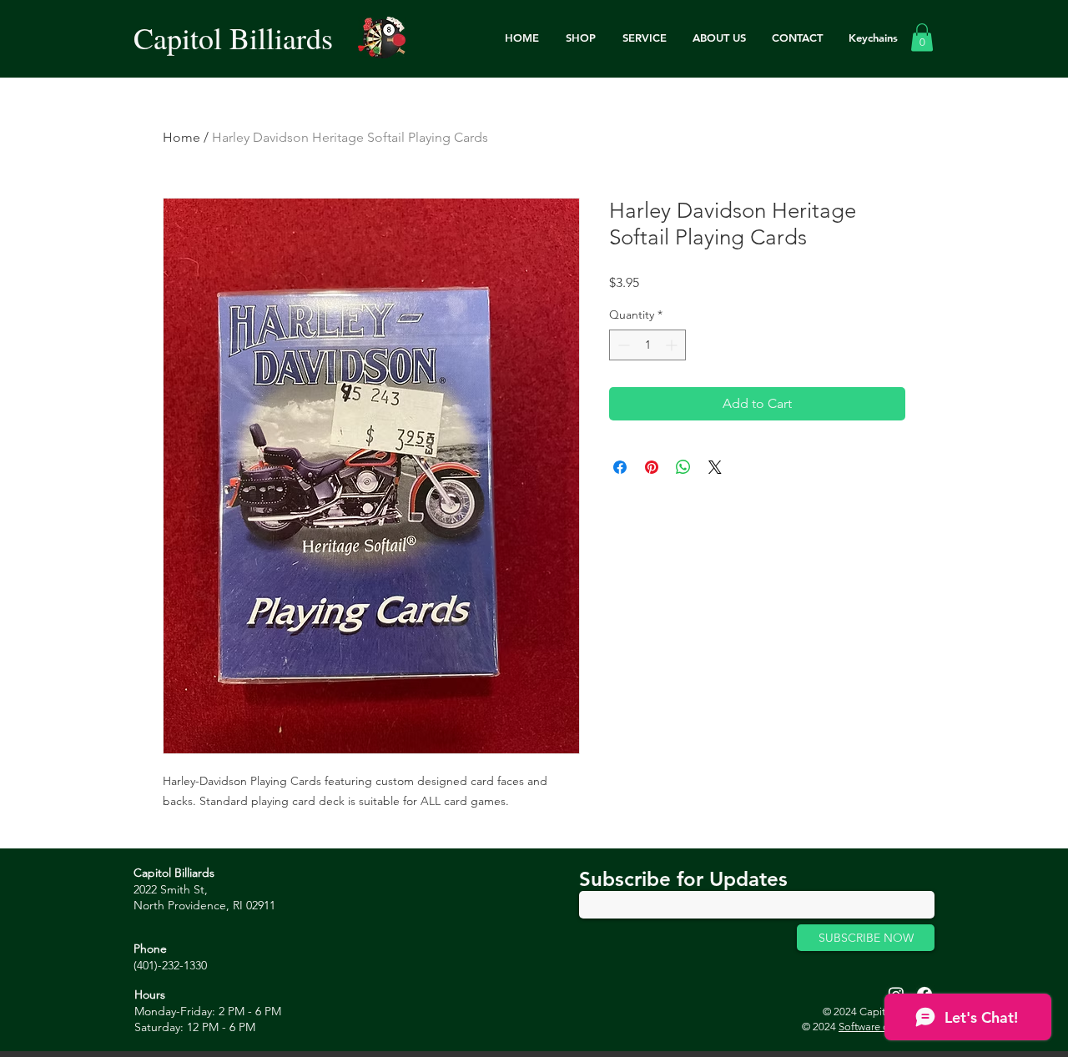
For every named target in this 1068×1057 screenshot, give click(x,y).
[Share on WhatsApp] (683, 467)
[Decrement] (622, 345)
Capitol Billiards (233, 38)
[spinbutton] (647, 345)
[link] (922, 37)
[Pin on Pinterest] (652, 467)
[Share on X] (715, 467)
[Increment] (672, 345)
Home (181, 137)
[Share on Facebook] (620, 467)
